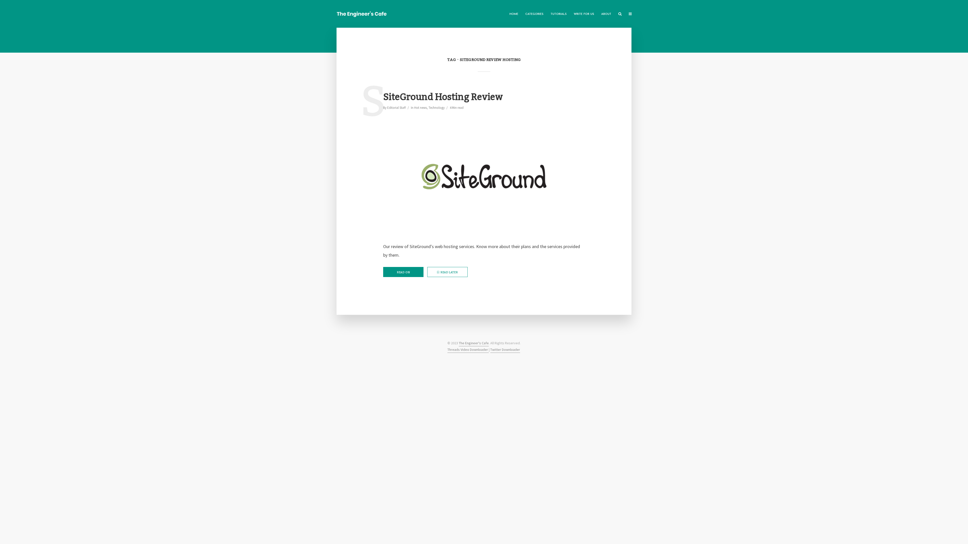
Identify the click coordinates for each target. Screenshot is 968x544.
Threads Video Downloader (468, 349)
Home (513, 14)
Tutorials (559, 14)
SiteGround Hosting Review (443, 97)
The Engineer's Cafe (474, 343)
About (606, 14)
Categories (534, 14)
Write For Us (584, 14)
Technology (437, 108)
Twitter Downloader (505, 349)
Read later (449, 272)
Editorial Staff (396, 108)
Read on (403, 272)
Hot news (420, 108)
